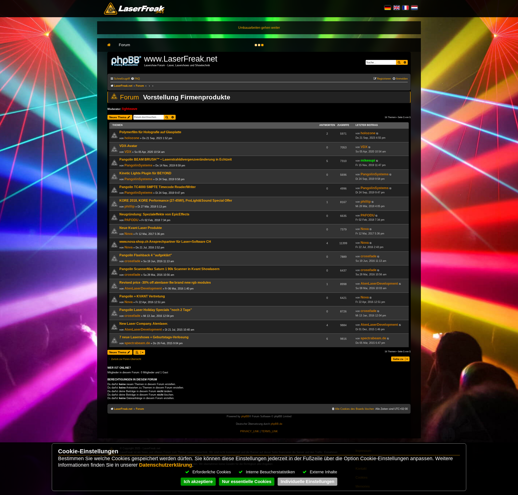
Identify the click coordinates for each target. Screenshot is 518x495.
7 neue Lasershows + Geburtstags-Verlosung (154, 337)
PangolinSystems (138, 165)
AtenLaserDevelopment (143, 288)
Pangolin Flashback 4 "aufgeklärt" (145, 255)
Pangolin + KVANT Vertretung (142, 296)
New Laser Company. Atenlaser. (143, 323)
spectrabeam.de (137, 343)
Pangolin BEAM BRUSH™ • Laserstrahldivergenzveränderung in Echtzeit (175, 159)
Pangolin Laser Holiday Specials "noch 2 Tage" (155, 310)
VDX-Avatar (128, 146)
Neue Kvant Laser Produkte (140, 228)
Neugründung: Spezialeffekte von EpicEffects (154, 214)
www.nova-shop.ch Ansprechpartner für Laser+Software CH (165, 241)
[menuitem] (135, 79)
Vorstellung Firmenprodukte (186, 97)
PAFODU (131, 220)
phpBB (245, 416)
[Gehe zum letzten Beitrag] (377, 133)
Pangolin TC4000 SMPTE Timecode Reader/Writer (157, 187)
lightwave (129, 109)
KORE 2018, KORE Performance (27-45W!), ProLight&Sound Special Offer (175, 200)
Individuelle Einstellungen (307, 481)
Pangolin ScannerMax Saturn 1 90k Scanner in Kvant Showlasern (169, 269)
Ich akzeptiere (198, 481)
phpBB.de (276, 423)
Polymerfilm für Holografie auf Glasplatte (150, 132)
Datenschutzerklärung (165, 465)
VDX (127, 152)
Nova (128, 234)
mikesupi (368, 160)
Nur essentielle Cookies (246, 481)
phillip (129, 206)
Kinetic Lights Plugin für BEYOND (145, 173)
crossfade (132, 261)
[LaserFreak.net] (126, 60)
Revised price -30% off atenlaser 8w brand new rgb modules (165, 282)
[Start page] (111, 45)
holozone (131, 138)
